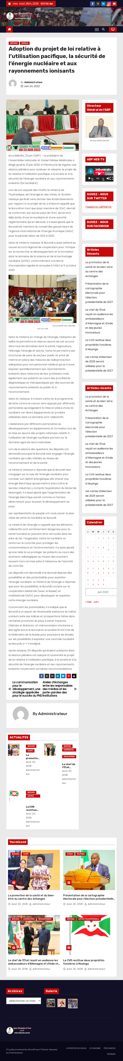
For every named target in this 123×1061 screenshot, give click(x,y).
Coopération (69, 750)
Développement (69, 756)
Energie (24, 43)
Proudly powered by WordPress (23, 1049)
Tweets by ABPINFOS (98, 207)
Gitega (70, 854)
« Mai (88, 602)
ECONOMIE (95, 1048)
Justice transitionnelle (33, 796)
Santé (30, 751)
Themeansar (16, 1052)
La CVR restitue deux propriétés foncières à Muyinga (98, 344)
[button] (104, 29)
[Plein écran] (111, 178)
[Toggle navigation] (96, 29)
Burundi (13, 43)
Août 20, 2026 (20, 904)
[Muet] (108, 178)
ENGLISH (111, 1054)
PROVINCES (109, 1048)
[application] (99, 174)
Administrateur (33, 82)
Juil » (96, 602)
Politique (81, 854)
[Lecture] (89, 178)
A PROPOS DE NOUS (76, 1048)
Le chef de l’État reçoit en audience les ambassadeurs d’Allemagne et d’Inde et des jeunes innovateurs (33, 964)
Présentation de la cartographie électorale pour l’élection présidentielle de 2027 (99, 293)
